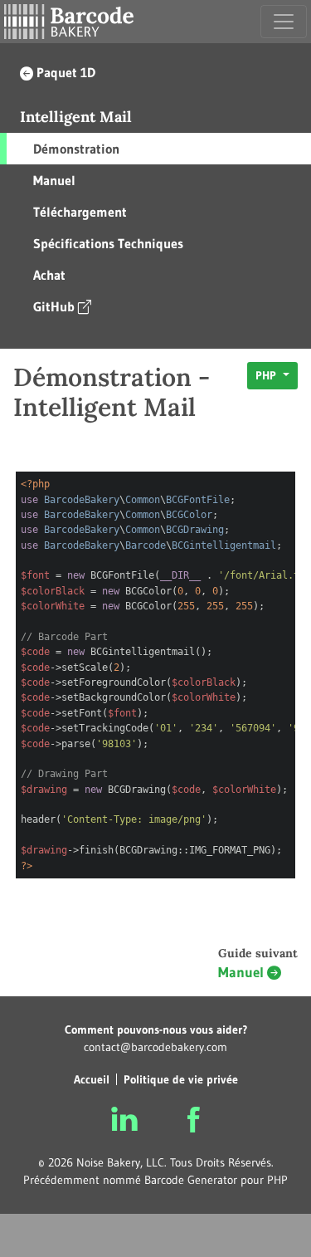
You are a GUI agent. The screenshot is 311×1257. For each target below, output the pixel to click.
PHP (267, 375)
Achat (49, 275)
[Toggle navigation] (283, 21)
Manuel (54, 180)
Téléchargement (80, 211)
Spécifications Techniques (108, 243)
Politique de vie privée (181, 1079)
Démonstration (76, 148)
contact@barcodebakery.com (155, 1046)
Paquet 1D (65, 72)
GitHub (54, 306)
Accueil (91, 1079)
